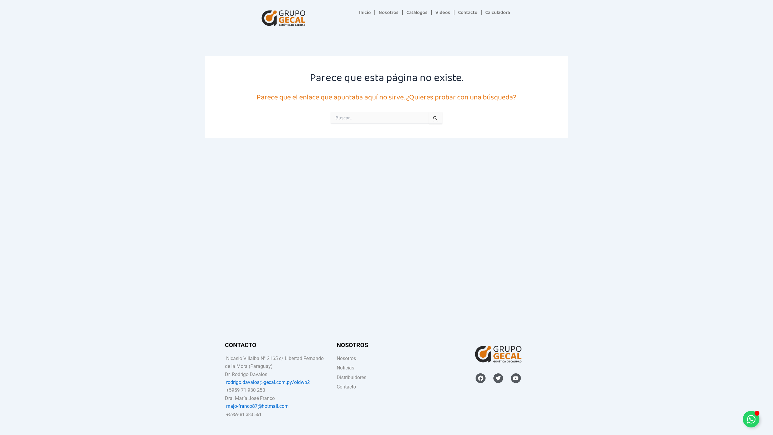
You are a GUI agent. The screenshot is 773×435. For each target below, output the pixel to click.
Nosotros (389, 12)
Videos (442, 12)
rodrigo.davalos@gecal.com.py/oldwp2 (268, 382)
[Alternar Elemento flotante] (751, 419)
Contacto (467, 12)
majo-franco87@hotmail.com (257, 406)
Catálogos (417, 12)
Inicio (365, 12)
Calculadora (497, 12)
